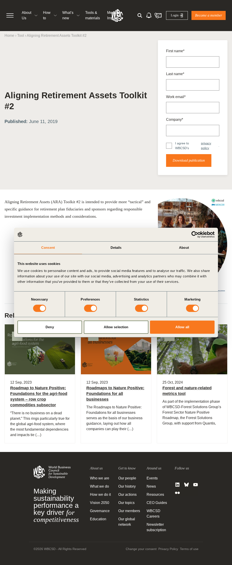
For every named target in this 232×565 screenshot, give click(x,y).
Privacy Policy (168, 549)
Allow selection (116, 327)
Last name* (175, 74)
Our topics (126, 503)
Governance (100, 511)
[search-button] (139, 15)
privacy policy (206, 145)
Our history (127, 486)
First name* (175, 51)
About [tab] (184, 247)
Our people (127, 478)
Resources (155, 494)
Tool (20, 35)
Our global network (126, 521)
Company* (174, 119)
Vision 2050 (99, 503)
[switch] (90, 308)
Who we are (99, 478)
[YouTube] (195, 484)
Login (175, 15)
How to (47, 15)
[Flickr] (177, 493)
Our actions (127, 494)
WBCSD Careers (153, 513)
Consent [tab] (48, 247)
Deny (50, 327)
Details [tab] (116, 247)
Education (98, 519)
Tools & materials (92, 15)
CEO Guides (157, 503)
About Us (26, 15)
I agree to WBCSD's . (197, 145)
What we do (99, 486)
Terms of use (189, 549)
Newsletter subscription (156, 527)
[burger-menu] (10, 15)
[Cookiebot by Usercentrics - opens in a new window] (195, 234)
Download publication (189, 160)
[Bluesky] (186, 484)
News (151, 486)
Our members (129, 511)
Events (152, 478)
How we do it (100, 494)
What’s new (67, 15)
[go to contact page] (157, 15)
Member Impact (113, 15)
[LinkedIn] (177, 484)
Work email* (176, 97)
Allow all (182, 327)
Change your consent (141, 549)
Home (9, 35)
